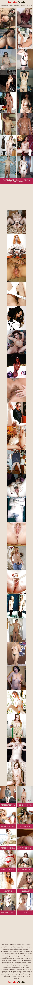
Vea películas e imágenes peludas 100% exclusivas (17, 180)
